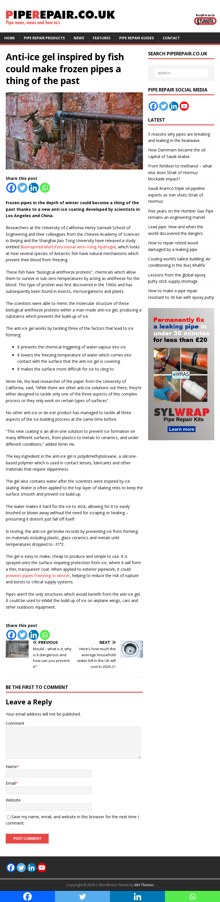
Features (101, 38)
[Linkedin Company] (173, 106)
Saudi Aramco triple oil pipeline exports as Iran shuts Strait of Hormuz (176, 195)
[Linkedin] (34, 188)
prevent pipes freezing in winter (38, 575)
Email (11, 783)
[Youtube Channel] (184, 106)
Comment (15, 723)
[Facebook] (11, 188)
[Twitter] (22, 188)
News (79, 38)
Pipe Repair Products (44, 38)
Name (11, 766)
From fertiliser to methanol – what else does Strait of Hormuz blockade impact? (180, 172)
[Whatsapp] (45, 188)
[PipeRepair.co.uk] (110, 29)
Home (9, 38)
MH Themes (144, 884)
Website (13, 800)
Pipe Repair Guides (136, 38)
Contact (171, 38)
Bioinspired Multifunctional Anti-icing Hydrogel (68, 247)
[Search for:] (181, 73)
